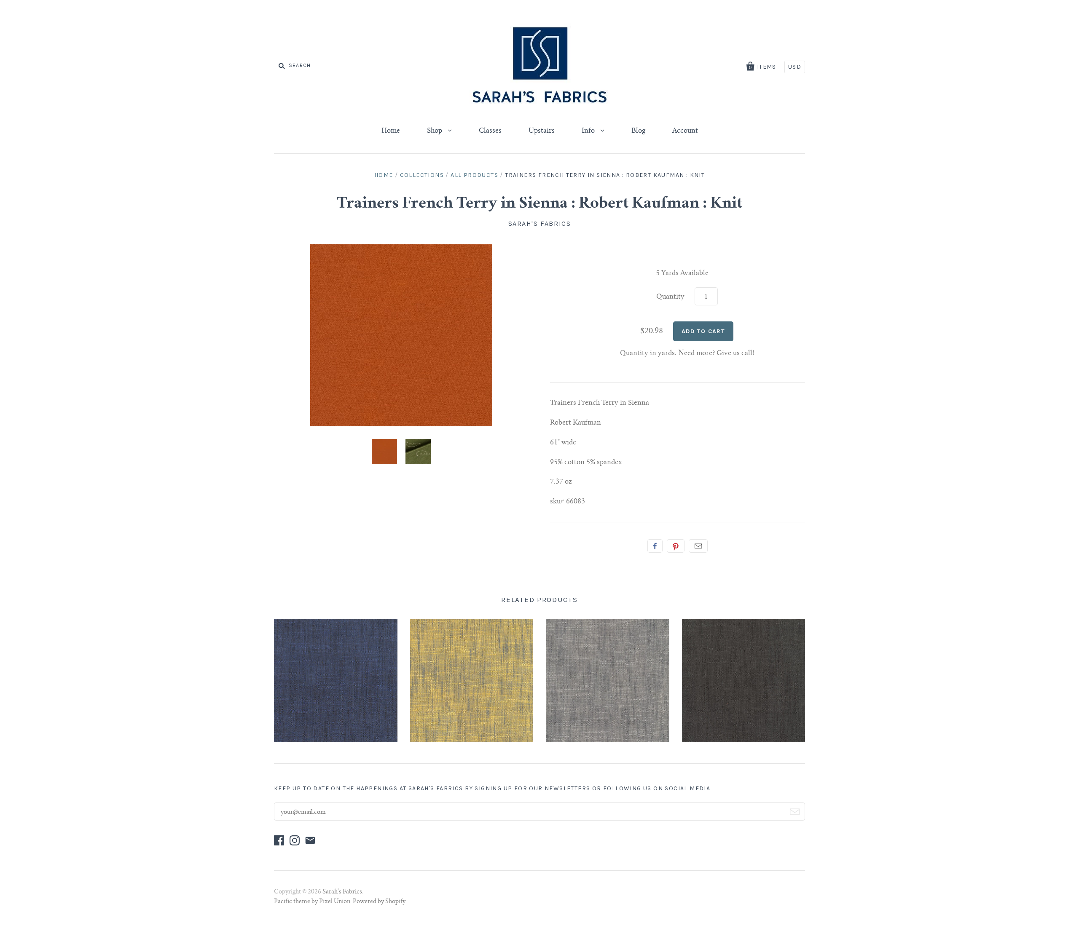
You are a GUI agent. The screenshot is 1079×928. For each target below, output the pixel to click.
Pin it (675, 546)
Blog (638, 131)
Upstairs (542, 131)
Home (390, 131)
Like (655, 546)
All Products (474, 175)
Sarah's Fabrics (539, 223)
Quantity (670, 297)
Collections (422, 175)
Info (589, 131)
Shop (435, 131)
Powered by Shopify (379, 902)
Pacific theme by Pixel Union (312, 902)
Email (698, 546)
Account (685, 131)
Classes (490, 131)
